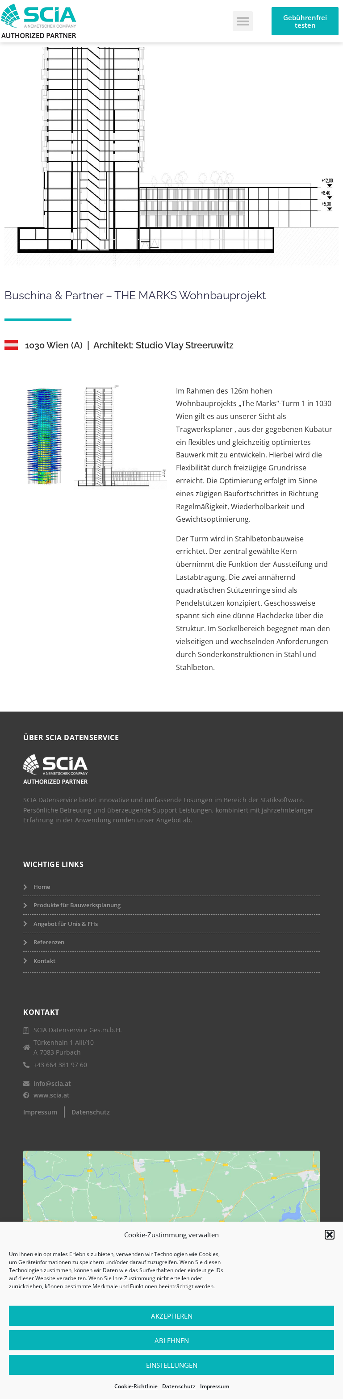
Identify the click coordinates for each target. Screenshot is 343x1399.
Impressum (214, 1386)
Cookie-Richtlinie (136, 1386)
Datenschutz (179, 1386)
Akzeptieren (171, 1315)
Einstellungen (171, 1365)
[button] (329, 1234)
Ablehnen (172, 1340)
